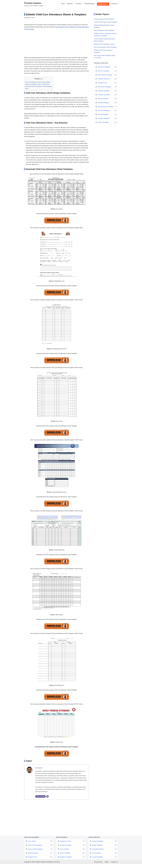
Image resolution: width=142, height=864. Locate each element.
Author (27, 88)
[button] (81, 3)
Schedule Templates (107, 118)
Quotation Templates (72, 857)
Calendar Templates (104, 849)
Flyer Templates (72, 849)
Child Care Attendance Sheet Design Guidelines (38, 82)
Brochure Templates (107, 71)
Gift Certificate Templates (107, 75)
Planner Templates (107, 98)
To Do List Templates (107, 110)
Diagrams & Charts (72, 841)
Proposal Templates (107, 102)
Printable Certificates (107, 79)
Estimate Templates (72, 845)
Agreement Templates (107, 67)
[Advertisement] (56, 44)
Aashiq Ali (38, 768)
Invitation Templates (107, 90)
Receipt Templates (107, 114)
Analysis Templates (104, 841)
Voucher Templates (107, 122)
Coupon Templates (104, 857)
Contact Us (114, 3)
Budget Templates (104, 845)
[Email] (47, 796)
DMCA (107, 862)
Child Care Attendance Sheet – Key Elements (37, 84)
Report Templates (40, 853)
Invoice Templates (72, 853)
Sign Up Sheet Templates (40, 849)
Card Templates (104, 853)
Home (63, 3)
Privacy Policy (98, 862)
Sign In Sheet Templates (40, 845)
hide (41, 78)
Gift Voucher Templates (107, 86)
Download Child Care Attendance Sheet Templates (38, 86)
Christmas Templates (107, 94)
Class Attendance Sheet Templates (65, 27)
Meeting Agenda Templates (107, 106)
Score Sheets (40, 841)
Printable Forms (107, 83)
